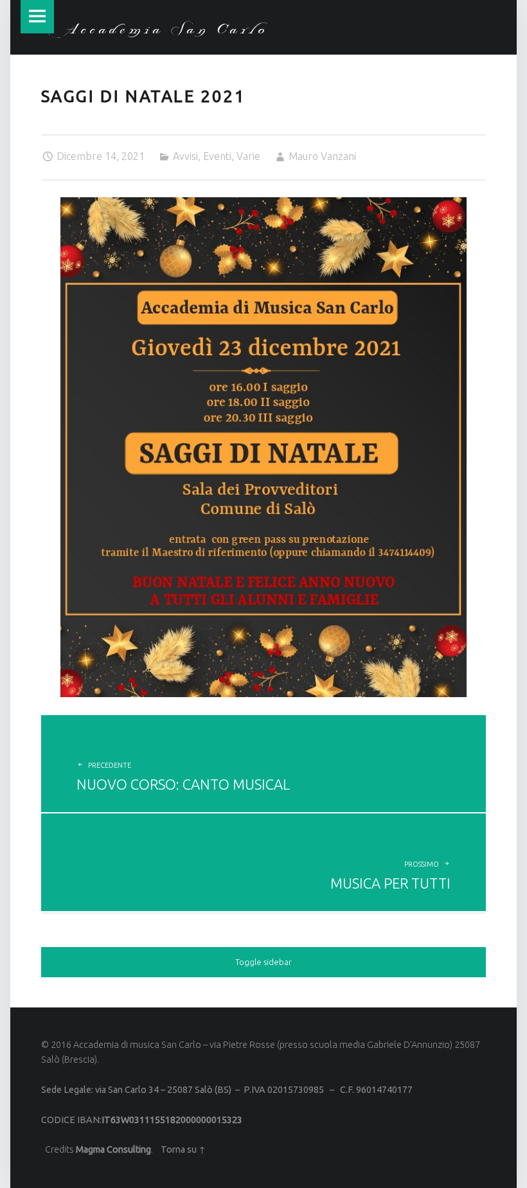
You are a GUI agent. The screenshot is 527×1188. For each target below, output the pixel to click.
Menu (37, 16)
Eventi (217, 156)
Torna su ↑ (183, 1149)
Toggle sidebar (263, 961)
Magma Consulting (113, 1149)
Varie (248, 156)
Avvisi (185, 156)
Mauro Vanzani (322, 156)
